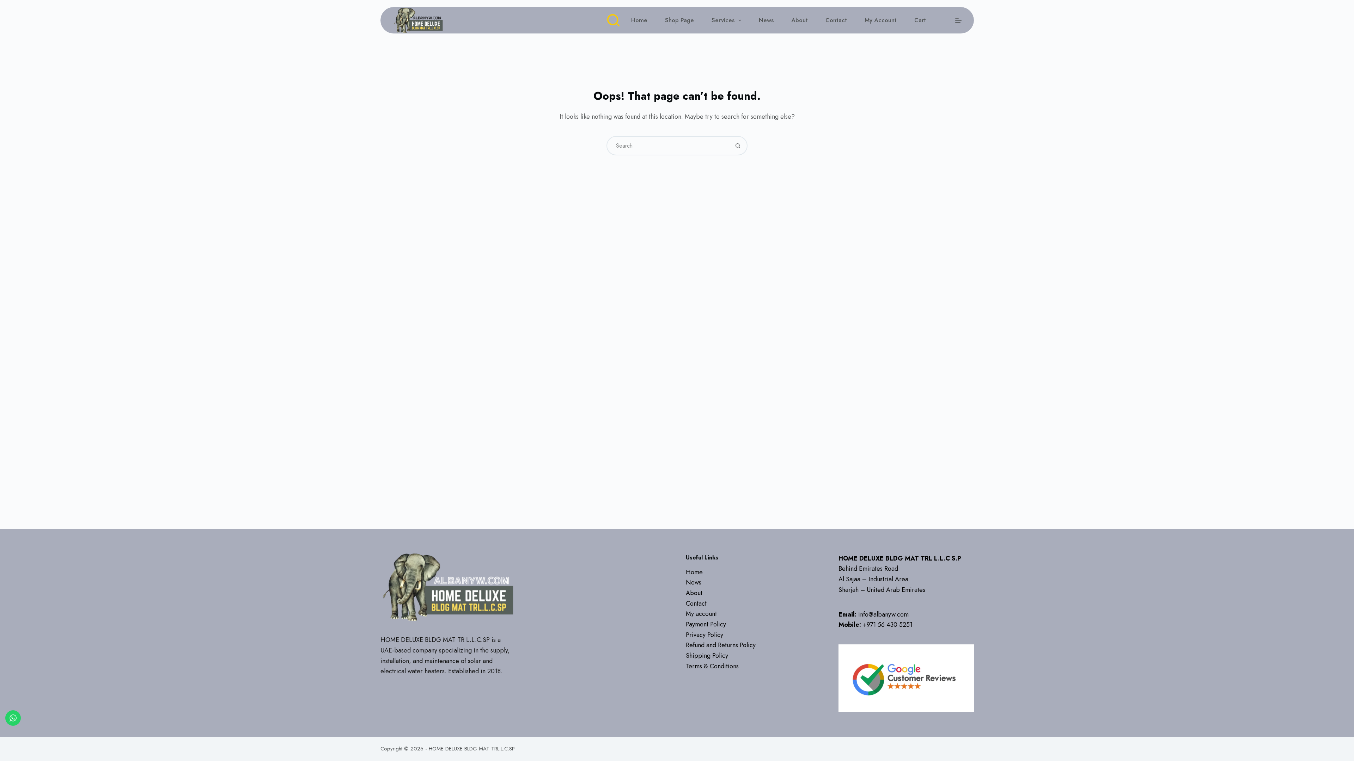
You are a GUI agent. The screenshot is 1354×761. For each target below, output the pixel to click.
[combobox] (668, 145)
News (766, 20)
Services (723, 20)
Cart (920, 20)
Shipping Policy (707, 655)
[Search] (613, 20)
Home (639, 20)
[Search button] (738, 146)
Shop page (679, 20)
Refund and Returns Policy (721, 645)
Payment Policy (706, 624)
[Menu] (958, 20)
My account (881, 20)
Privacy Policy (704, 634)
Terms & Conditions (712, 666)
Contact (836, 20)
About (799, 20)
